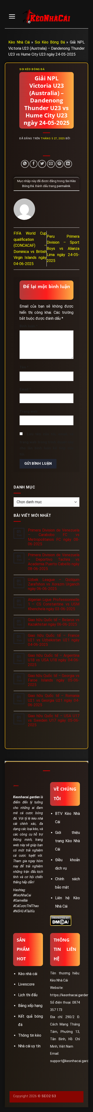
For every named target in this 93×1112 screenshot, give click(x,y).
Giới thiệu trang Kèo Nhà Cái (67, 840)
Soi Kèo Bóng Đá (50, 42)
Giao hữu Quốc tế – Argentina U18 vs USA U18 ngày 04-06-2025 (53, 660)
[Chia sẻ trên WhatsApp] (25, 164)
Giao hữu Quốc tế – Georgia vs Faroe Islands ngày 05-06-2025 (53, 680)
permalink (63, 186)
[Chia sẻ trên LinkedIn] (68, 164)
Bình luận (29, 326)
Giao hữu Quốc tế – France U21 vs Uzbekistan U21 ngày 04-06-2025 (53, 640)
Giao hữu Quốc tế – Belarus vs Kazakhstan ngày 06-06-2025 (53, 622)
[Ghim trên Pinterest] (59, 164)
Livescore (26, 984)
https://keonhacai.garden (69, 995)
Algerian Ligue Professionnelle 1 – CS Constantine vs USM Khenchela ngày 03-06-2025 (53, 604)
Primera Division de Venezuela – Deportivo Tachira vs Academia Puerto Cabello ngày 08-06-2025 (53, 562)
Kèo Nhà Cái (19, 42)
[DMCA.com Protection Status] (60, 920)
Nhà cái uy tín (29, 1046)
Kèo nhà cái (27, 974)
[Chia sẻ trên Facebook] (33, 164)
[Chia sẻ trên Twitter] (42, 164)
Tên (24, 367)
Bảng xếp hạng (30, 1005)
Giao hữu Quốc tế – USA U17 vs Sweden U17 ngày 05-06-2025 (53, 720)
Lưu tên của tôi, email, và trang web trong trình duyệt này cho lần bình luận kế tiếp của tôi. (46, 444)
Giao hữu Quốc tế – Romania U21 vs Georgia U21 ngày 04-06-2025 (53, 700)
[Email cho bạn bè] (51, 164)
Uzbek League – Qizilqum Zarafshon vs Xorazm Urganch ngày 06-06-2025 (53, 584)
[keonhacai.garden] (46, 17)
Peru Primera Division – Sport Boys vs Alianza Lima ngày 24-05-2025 (63, 248)
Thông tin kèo (29, 1035)
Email (25, 389)
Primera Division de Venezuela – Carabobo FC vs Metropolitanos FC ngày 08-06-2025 (53, 537)
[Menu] (12, 16)
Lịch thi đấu (27, 995)
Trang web (28, 412)
